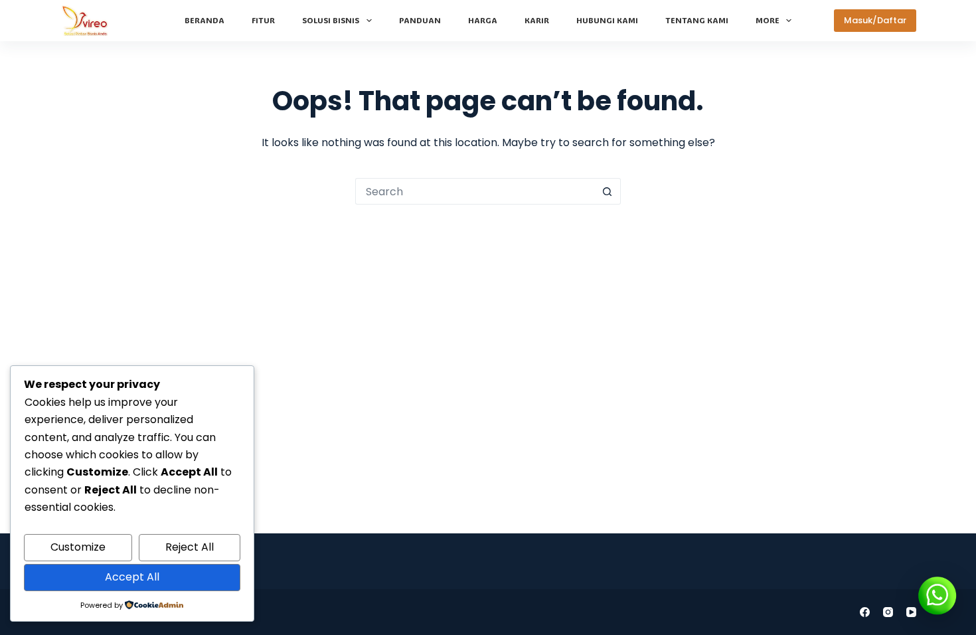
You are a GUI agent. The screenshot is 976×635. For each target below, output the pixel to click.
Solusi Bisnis (330, 20)
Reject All (189, 547)
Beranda (204, 20)
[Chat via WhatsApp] (937, 596)
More (767, 20)
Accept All (132, 577)
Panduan (420, 20)
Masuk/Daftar (875, 20)
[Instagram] (888, 612)
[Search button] (607, 191)
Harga (482, 20)
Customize (78, 547)
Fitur (263, 20)
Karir (537, 20)
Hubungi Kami (607, 20)
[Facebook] (865, 612)
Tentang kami (696, 20)
